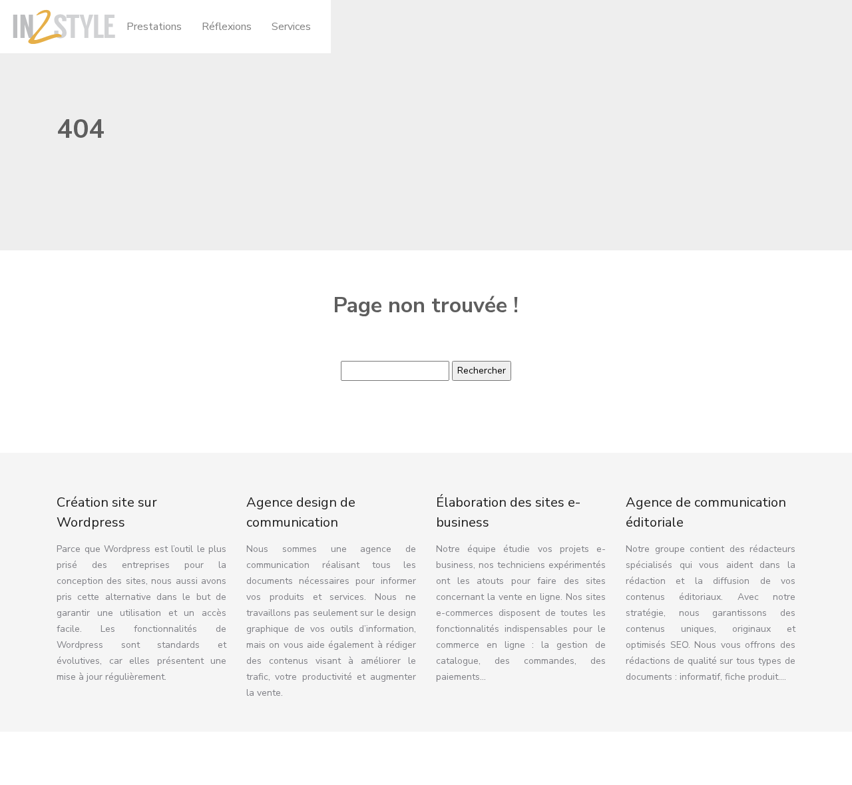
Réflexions (227, 26)
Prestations (154, 26)
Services (291, 26)
